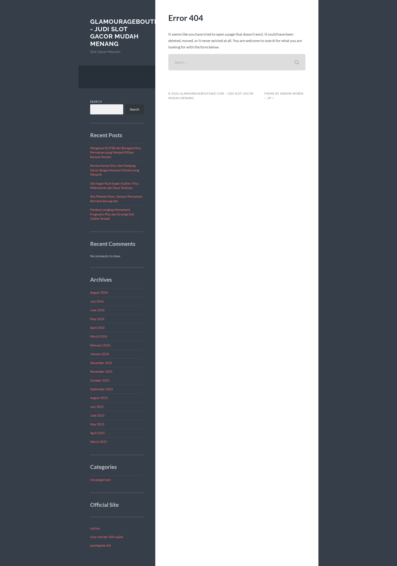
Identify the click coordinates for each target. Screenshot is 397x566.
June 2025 (97, 415)
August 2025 (99, 398)
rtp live (95, 528)
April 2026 (97, 327)
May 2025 (97, 424)
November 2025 (101, 371)
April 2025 (97, 433)
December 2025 (101, 363)
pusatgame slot (100, 545)
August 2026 (99, 292)
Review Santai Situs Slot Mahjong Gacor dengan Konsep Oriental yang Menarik (114, 170)
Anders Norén (291, 93)
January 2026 (99, 354)
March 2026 (98, 336)
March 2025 (98, 441)
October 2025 (100, 380)
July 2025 (97, 407)
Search (96, 101)
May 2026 (97, 319)
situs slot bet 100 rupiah (106, 537)
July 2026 (97, 301)
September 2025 (101, 389)
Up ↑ (270, 98)
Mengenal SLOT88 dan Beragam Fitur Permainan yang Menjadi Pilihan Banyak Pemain (115, 152)
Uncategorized (100, 480)
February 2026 (100, 345)
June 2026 (97, 310)
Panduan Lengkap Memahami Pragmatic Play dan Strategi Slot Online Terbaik (112, 214)
